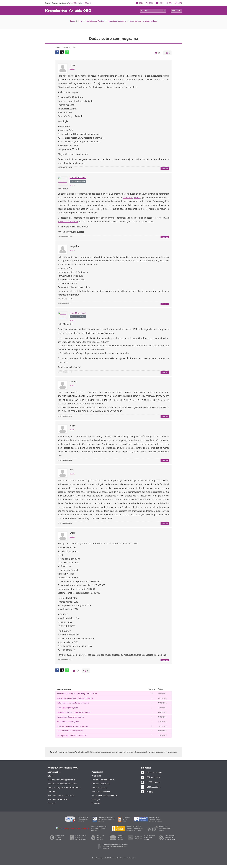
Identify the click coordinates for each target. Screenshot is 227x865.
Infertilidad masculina (117, 21)
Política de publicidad (101, 792)
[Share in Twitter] (62, 52)
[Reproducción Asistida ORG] (68, 10)
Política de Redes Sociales (58, 799)
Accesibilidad (97, 772)
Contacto (51, 803)
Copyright (96, 799)
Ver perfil (72, 69)
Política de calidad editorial (103, 780)
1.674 (179, 3)
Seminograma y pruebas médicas (143, 21)
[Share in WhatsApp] (67, 52)
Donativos (96, 803)
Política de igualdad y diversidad (61, 795)
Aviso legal (96, 776)
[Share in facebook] (57, 52)
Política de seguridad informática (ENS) (64, 788)
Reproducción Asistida (95, 21)
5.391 (151, 3)
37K (170, 3)
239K (141, 3)
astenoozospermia (131, 197)
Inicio (72, 21)
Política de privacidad (101, 784)
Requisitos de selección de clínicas (62, 784)
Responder (165, 168)
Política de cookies (99, 788)
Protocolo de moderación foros (104, 795)
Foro (80, 21)
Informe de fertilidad (68, 221)
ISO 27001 (52, 792)
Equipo (51, 776)
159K (161, 3)
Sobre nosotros (54, 772)
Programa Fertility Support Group (61, 780)
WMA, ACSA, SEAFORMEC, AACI (79, 3)
